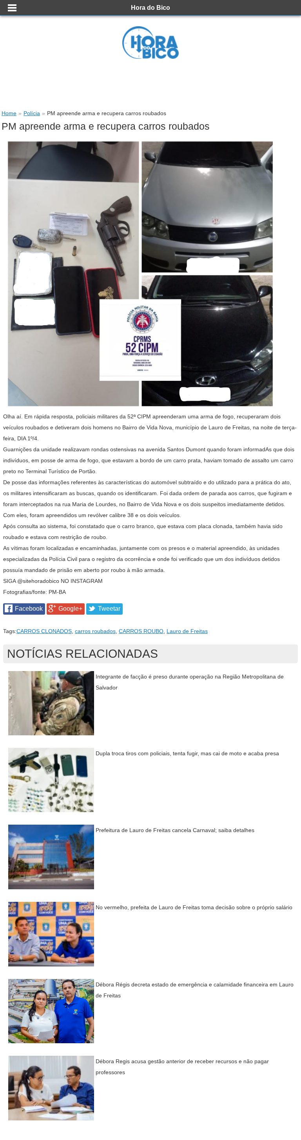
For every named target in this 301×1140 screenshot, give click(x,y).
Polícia (32, 113)
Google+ (70, 608)
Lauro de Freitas (187, 631)
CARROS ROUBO (141, 631)
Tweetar (109, 608)
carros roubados (95, 631)
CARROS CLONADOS (44, 631)
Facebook (29, 608)
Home (9, 113)
